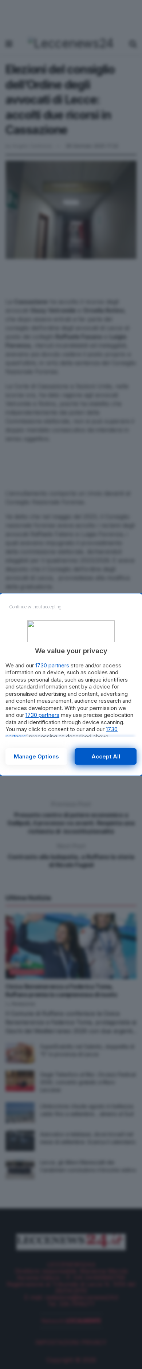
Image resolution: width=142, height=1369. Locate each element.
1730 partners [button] (52, 665)
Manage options (36, 756)
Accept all (105, 756)
